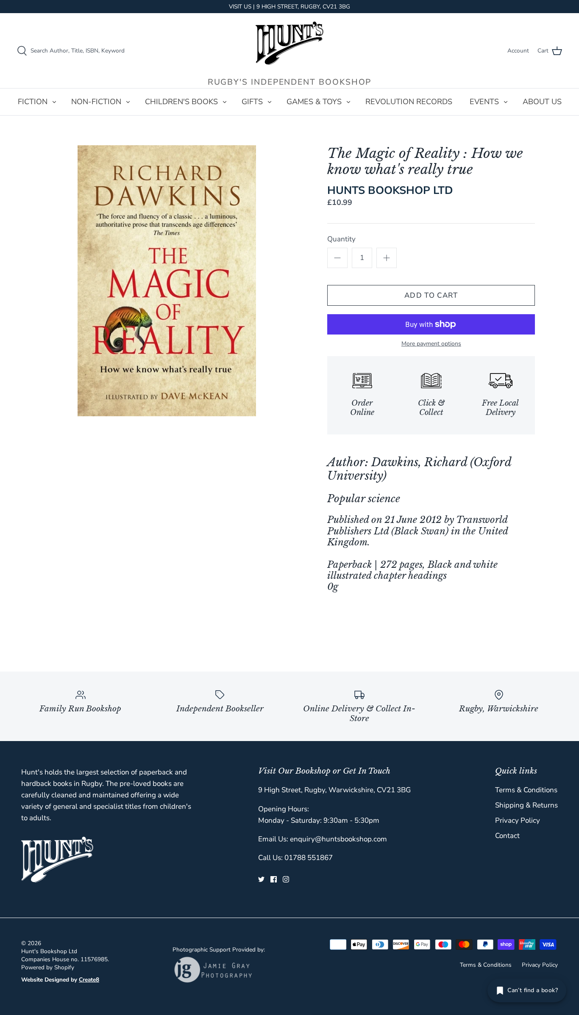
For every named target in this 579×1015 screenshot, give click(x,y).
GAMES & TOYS (314, 102)
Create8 (89, 980)
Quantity (341, 239)
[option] (167, 280)
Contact (507, 836)
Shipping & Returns (526, 805)
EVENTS (484, 102)
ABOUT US (542, 102)
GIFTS (252, 102)
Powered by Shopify (47, 967)
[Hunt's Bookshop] (289, 43)
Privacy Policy (517, 820)
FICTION (32, 102)
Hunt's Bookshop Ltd (49, 951)
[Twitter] (261, 879)
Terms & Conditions (526, 790)
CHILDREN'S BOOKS (181, 102)
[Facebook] (273, 879)
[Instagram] (286, 879)
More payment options (431, 344)
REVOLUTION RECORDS (408, 102)
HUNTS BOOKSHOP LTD (390, 190)
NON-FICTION (96, 102)
